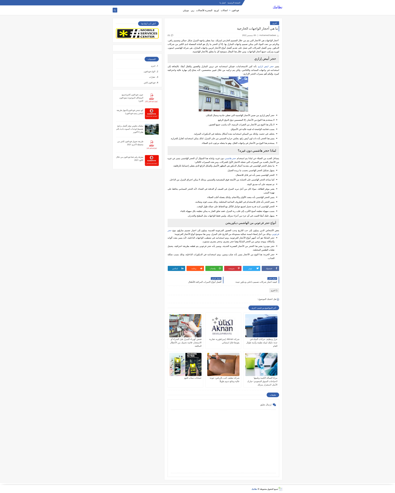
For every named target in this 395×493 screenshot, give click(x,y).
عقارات (152, 77)
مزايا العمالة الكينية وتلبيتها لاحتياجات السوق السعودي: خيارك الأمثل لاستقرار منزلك (262, 381)
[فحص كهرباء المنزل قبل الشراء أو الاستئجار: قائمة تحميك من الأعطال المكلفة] (185, 325)
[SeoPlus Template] (280, 489)
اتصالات (224, 10)
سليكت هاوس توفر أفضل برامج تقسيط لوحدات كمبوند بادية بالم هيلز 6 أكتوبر (129, 128)
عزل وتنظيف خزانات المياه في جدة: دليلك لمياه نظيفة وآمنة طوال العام (261, 342)
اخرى (274, 23)
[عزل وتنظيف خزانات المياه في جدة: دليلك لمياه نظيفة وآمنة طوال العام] (261, 325)
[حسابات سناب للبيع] (185, 364)
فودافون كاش (149, 82)
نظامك (277, 7)
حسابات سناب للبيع (193, 377)
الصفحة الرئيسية (234, 2)
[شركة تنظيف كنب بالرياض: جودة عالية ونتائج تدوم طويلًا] (223, 364)
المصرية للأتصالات (204, 10)
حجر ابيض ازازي (266, 66)
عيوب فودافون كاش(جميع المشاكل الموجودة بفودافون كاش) (131, 97)
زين (192, 10)
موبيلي (186, 10)
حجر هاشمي (230, 158)
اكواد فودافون (149, 71)
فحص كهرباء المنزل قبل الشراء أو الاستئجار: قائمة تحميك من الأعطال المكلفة (186, 342)
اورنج (216, 10)
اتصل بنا (223, 2)
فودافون (235, 10)
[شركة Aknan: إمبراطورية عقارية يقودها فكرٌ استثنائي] (223, 325)
